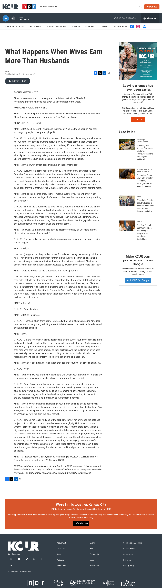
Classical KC (120, 26)
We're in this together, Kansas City (81, 504)
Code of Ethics (129, 549)
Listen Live (61, 549)
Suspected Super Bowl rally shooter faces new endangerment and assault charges (145, 181)
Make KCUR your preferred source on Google (138, 260)
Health (139, 221)
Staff (92, 549)
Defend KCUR (81, 523)
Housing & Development (142, 141)
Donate (153, 6)
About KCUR (61, 543)
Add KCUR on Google (138, 280)
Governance (128, 554)
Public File (127, 560)
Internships (94, 566)
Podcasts (60, 560)
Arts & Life (35, 26)
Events (92, 543)
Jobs (92, 560)
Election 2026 (10, 26)
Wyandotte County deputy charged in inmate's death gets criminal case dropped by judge (145, 206)
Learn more (138, 119)
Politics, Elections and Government (144, 170)
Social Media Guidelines (132, 543)
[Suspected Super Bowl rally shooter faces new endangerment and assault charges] (127, 174)
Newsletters (61, 566)
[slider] (17, 18)
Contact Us (94, 554)
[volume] (13, 18)
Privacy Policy (128, 566)
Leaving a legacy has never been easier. (138, 87)
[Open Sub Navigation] (27, 26)
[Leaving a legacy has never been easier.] (138, 61)
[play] (6, 18)
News (22, 26)
